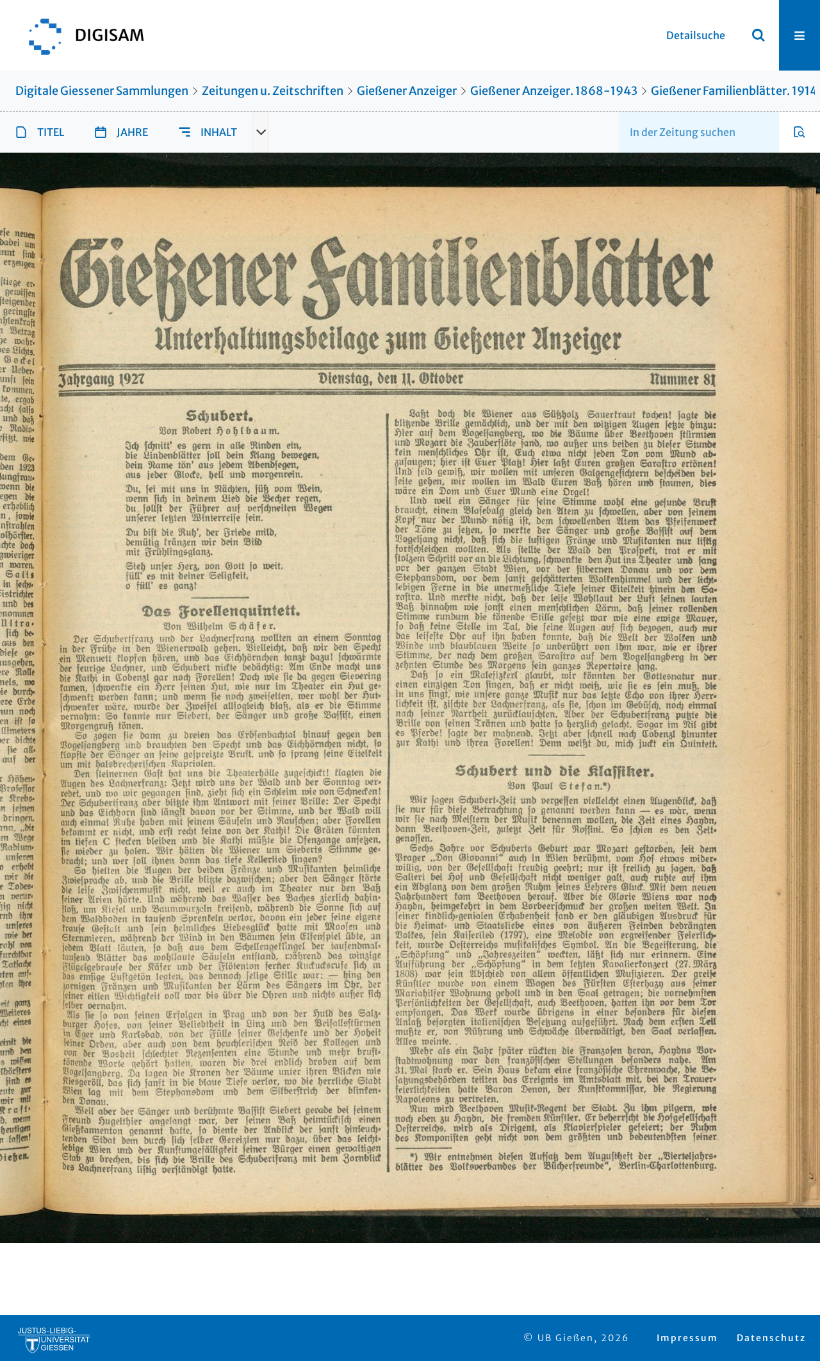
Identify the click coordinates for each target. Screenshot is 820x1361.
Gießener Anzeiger (407, 90)
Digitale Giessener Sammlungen (101, 90)
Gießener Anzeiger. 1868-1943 (553, 90)
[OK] (758, 35)
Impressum (687, 1338)
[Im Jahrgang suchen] (799, 132)
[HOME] (80, 35)
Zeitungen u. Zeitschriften (272, 90)
